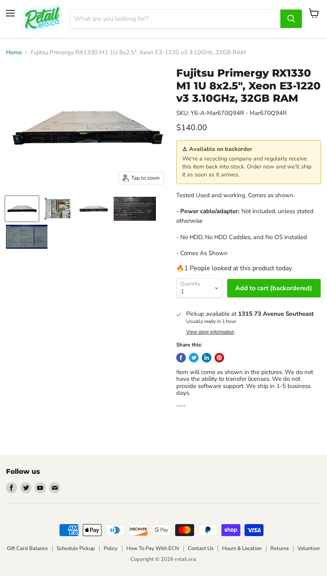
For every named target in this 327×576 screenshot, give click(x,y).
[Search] (291, 19)
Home (14, 52)
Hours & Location (242, 548)
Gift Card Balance (27, 548)
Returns (279, 548)
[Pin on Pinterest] (219, 357)
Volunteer (308, 548)
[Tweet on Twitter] (194, 357)
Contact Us (200, 548)
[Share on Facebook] (181, 357)
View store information (210, 332)
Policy (111, 548)
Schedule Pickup (76, 548)
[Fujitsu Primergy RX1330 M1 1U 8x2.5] (22, 209)
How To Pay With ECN (152, 548)
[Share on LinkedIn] (206, 357)
